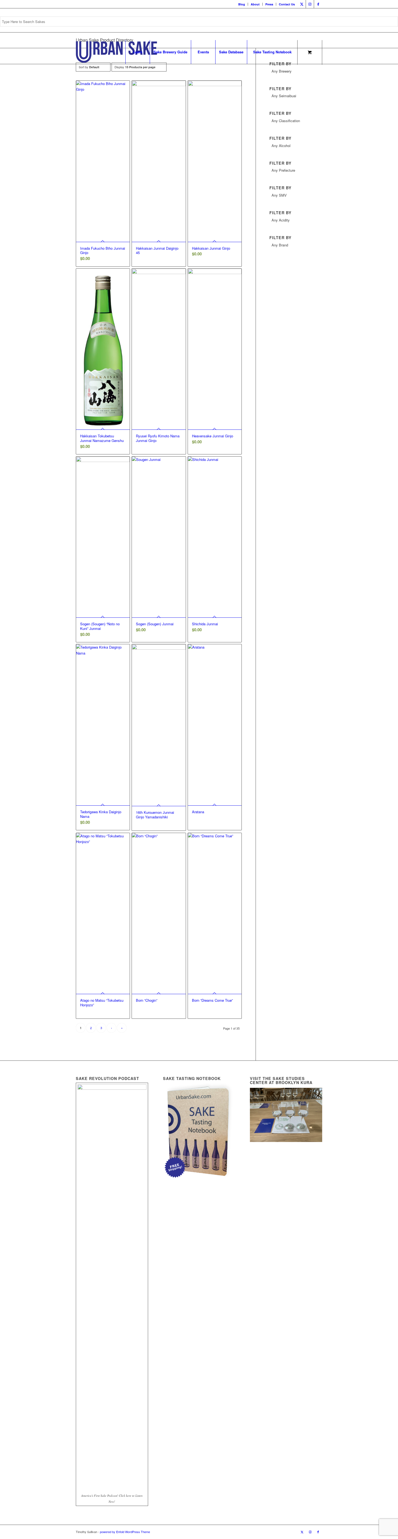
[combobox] (295, 72)
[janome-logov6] (116, 52)
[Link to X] (302, 4)
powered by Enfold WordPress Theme (125, 1532)
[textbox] (295, 71)
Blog (241, 4)
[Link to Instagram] (310, 4)
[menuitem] (242, 4)
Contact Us (287, 4)
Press (269, 4)
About (255, 4)
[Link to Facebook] (318, 4)
